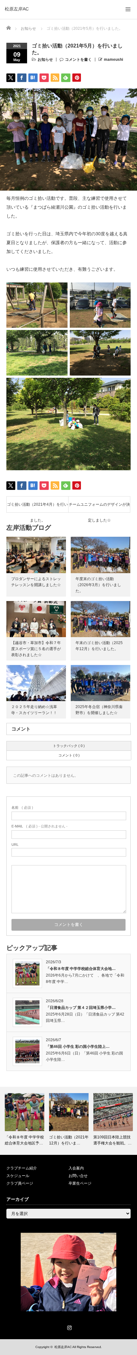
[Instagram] (68, 1326)
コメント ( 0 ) (69, 755)
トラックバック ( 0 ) (69, 746)
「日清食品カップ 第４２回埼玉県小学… (81, 1007)
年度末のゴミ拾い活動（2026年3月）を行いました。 (98, 585)
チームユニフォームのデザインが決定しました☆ (99, 507)
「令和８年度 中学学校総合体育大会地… (81, 968)
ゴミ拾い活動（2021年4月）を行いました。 (37, 507)
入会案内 (76, 1168)
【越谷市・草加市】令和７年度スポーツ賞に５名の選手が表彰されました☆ (36, 649)
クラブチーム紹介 (21, 1168)
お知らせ (45, 59)
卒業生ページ (79, 1183)
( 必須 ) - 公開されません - (39, 826)
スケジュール (17, 1176)
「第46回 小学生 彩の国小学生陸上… (78, 1046)
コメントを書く (78, 59)
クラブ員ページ (19, 1183)
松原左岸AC (17, 8)
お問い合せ (78, 1176)
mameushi (113, 59)
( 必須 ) (22, 807)
